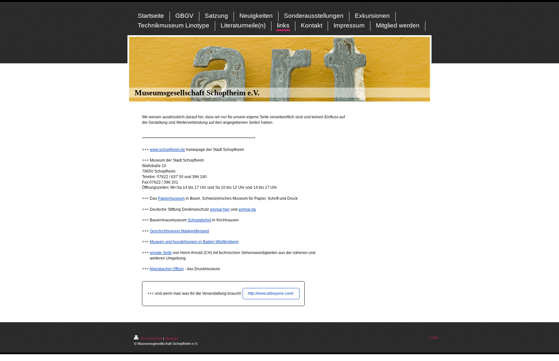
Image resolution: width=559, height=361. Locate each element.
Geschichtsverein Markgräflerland (179, 231)
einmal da (247, 209)
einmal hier (220, 209)
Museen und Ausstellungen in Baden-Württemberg (194, 241)
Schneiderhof (199, 220)
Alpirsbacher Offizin (166, 269)
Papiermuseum (171, 198)
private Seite (161, 252)
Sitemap (171, 338)
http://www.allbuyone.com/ (271, 293)
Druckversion (151, 338)
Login (434, 337)
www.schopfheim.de (167, 149)
